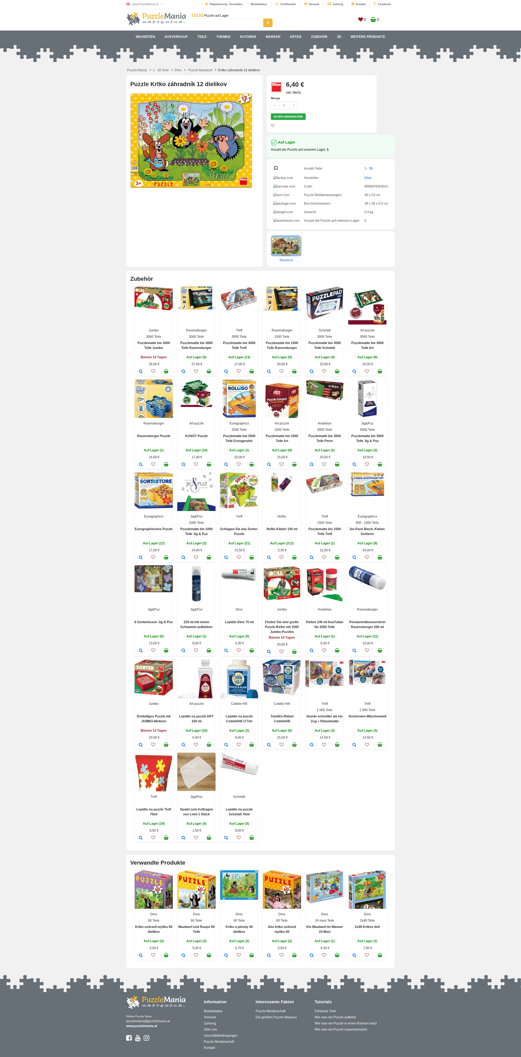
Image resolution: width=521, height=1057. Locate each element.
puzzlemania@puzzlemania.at (148, 1021)
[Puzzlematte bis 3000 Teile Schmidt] (312, 371)
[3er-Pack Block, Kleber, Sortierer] (354, 557)
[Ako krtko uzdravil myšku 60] (269, 955)
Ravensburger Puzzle (153, 436)
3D (339, 36)
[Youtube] (137, 1039)
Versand (314, 4)
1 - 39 (368, 168)
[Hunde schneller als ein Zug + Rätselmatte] (312, 745)
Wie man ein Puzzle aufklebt (335, 1017)
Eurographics (239, 423)
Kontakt (361, 4)
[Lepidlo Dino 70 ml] (226, 650)
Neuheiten (145, 36)
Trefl (239, 330)
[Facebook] (129, 1039)
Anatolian (325, 423)
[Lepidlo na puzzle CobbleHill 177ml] (226, 745)
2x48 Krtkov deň (367, 927)
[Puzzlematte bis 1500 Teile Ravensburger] (269, 371)
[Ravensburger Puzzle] (141, 464)
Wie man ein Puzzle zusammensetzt (341, 1029)
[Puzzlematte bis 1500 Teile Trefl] (312, 557)
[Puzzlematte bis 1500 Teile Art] (269, 464)
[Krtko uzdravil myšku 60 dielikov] (141, 955)
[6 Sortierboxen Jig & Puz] (141, 650)
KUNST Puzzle (196, 436)
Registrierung (218, 4)
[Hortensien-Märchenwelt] (354, 745)
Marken (273, 36)
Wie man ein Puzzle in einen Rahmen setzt (346, 1023)
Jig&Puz (367, 423)
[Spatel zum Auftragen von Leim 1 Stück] (183, 838)
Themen (223, 36)
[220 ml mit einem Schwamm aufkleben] (183, 650)
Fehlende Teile (325, 1011)
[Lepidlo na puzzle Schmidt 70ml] (226, 838)
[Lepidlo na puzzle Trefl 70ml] (141, 838)
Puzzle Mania (137, 70)
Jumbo (154, 330)
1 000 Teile (325, 710)
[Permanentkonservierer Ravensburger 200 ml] (354, 650)
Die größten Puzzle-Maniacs (276, 1017)
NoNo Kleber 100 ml (282, 529)
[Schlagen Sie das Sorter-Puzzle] (226, 557)
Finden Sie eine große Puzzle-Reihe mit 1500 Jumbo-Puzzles (282, 627)
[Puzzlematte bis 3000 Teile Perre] (312, 464)
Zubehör (319, 36)
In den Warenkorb (288, 116)
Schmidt (325, 330)
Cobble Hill (239, 703)
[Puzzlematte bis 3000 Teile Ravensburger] (183, 371)
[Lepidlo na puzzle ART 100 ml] (183, 745)
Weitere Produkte (368, 36)
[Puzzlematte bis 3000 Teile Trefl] (226, 371)
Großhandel (288, 4)
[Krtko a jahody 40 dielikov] (226, 955)
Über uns (210, 1029)
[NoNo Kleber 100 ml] (269, 557)
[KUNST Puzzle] (183, 464)
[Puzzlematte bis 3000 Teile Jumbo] (141, 371)
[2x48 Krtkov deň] (354, 955)
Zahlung (338, 4)
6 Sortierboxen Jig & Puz (154, 622)
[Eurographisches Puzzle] (141, 557)
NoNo (282, 516)
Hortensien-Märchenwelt (367, 716)
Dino (178, 70)
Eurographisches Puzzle (154, 529)
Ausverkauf (176, 36)
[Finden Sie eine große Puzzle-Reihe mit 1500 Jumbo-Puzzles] (269, 652)
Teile (202, 36)
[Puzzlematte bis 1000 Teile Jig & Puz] (183, 557)
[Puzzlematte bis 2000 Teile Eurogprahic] (226, 464)
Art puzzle (367, 330)
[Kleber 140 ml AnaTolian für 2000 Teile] (312, 650)
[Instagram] (146, 1039)
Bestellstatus (259, 4)
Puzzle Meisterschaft (219, 1041)
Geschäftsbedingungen (221, 1035)
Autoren (248, 36)
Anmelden (235, 4)
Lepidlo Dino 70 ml (239, 622)
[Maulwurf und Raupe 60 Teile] (183, 955)
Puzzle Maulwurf (200, 70)
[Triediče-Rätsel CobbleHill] (269, 745)
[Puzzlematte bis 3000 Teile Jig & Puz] (354, 464)
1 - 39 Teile (161, 70)
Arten (295, 36)
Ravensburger (196, 330)
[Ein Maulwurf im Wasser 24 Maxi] (312, 955)
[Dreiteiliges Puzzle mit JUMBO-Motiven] (141, 745)
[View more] (154, 309)
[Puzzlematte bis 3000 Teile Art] (354, 371)
